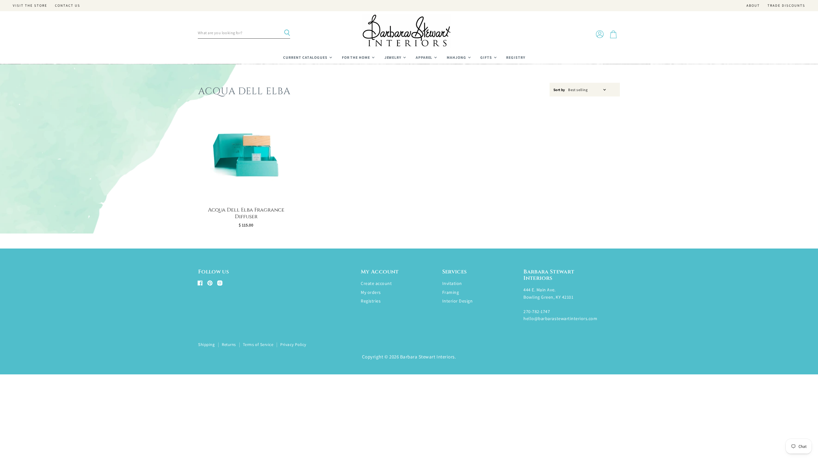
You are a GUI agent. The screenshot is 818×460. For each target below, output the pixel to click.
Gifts (486, 57)
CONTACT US (67, 6)
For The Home (356, 57)
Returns (229, 344)
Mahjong (457, 57)
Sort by (559, 90)
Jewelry (393, 57)
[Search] (287, 33)
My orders (371, 292)
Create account (376, 283)
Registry (515, 57)
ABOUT (753, 6)
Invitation (452, 283)
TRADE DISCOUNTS (786, 6)
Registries (371, 301)
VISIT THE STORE (30, 6)
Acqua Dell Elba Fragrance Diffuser (246, 213)
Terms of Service (258, 344)
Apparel (425, 57)
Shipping (206, 344)
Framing (450, 292)
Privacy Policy (293, 344)
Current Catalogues (305, 57)
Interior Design (457, 301)
